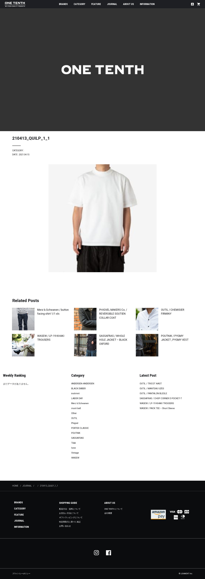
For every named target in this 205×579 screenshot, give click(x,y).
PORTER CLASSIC (80, 428)
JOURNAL (112, 4)
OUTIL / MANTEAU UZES (152, 388)
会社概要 (108, 513)
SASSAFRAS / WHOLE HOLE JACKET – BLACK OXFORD (113, 339)
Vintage (75, 452)
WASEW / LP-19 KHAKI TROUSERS (157, 403)
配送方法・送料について (70, 509)
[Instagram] (96, 553)
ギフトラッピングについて (71, 517)
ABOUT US (128, 4)
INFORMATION (147, 4)
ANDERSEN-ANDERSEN (82, 383)
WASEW (75, 457)
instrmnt (75, 393)
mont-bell (76, 408)
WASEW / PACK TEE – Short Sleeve (157, 408)
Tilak (73, 443)
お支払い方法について (69, 513)
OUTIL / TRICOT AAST (151, 383)
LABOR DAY (77, 398)
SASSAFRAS (77, 438)
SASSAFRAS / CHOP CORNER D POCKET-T (161, 398)
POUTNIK (75, 433)
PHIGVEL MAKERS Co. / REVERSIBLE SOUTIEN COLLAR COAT (113, 313)
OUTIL (74, 418)
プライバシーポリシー (21, 574)
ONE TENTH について (113, 509)
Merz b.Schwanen (80, 403)
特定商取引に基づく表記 (70, 522)
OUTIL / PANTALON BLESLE (153, 393)
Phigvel (74, 423)
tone (73, 448)
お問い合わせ (65, 526)
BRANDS (63, 4)
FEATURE (96, 4)
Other (74, 413)
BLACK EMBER (78, 388)
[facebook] (109, 553)
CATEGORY (79, 4)
